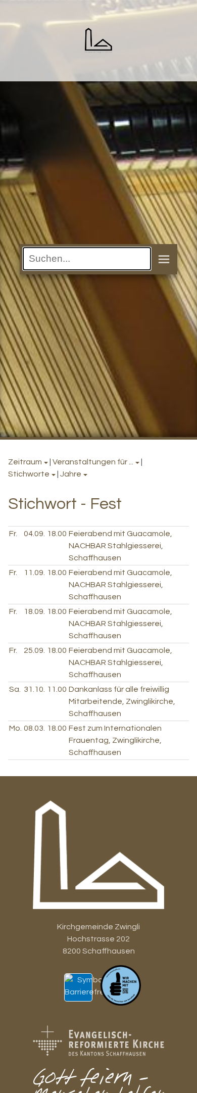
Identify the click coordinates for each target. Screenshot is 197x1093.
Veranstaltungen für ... (93, 462)
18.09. (34, 611)
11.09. (34, 572)
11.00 (57, 689)
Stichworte (29, 474)
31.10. (34, 689)
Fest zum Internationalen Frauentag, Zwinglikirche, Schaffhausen (115, 740)
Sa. (15, 689)
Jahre (70, 474)
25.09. (34, 650)
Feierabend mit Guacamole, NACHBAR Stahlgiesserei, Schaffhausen (120, 546)
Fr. (13, 534)
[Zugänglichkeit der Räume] (93, 992)
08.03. (34, 728)
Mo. (15, 728)
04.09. (34, 534)
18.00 (57, 534)
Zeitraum (25, 462)
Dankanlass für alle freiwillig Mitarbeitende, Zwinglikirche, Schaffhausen (122, 701)
